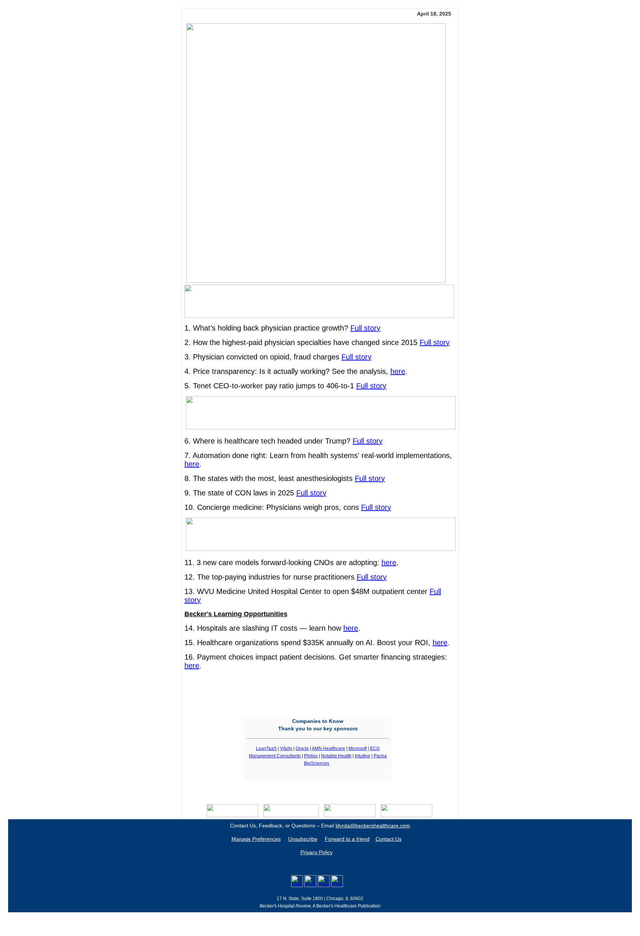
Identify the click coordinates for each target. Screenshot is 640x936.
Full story (365, 328)
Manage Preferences (256, 839)
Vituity (286, 748)
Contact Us (388, 839)
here (397, 371)
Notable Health (336, 756)
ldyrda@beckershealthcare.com (373, 826)
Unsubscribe (302, 839)
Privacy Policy (316, 852)
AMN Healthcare (328, 748)
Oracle (302, 748)
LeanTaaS (266, 748)
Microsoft (358, 748)
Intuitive (362, 756)
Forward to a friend (347, 839)
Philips (311, 756)
